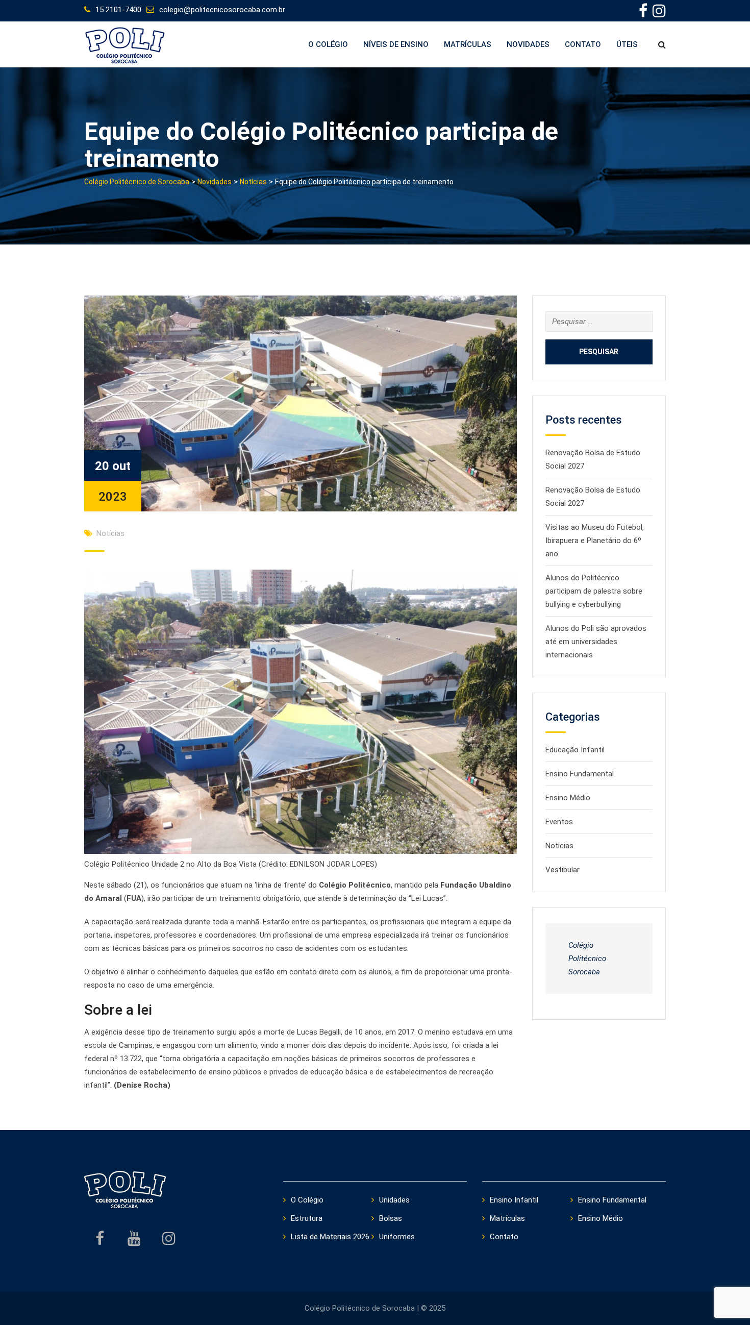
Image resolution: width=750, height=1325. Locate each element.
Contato (583, 44)
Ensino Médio (567, 797)
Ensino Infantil (514, 1200)
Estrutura (306, 1218)
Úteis (627, 44)
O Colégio (328, 44)
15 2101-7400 (118, 9)
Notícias (110, 533)
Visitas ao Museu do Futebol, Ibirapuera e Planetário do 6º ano (594, 540)
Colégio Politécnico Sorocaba (587, 958)
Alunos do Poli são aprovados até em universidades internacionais (595, 641)
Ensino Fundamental (579, 773)
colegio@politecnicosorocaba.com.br (222, 9)
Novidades (528, 44)
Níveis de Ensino (396, 44)
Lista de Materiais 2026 (330, 1236)
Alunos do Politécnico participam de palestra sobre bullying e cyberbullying (593, 591)
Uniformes (397, 1236)
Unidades (394, 1200)
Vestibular (562, 869)
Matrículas (467, 44)
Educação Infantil (575, 749)
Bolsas (390, 1218)
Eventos (559, 821)
